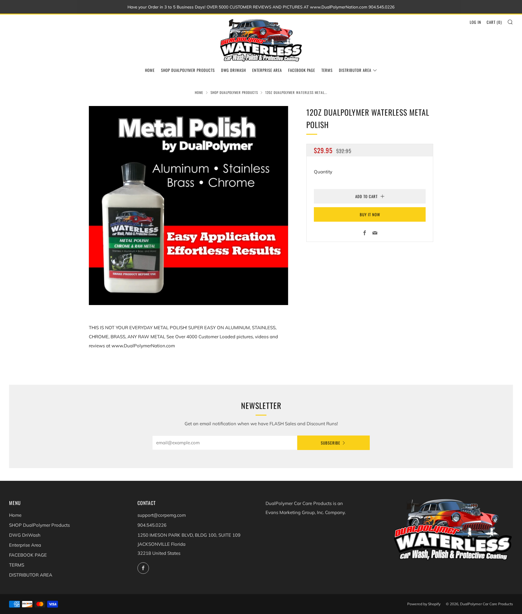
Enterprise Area (267, 70)
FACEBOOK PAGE (301, 70)
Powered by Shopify (423, 604)
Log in (475, 22)
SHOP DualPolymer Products (188, 70)
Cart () (494, 22)
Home (150, 70)
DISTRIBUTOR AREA (355, 70)
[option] (188, 205)
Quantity (323, 172)
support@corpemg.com (161, 515)
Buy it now (370, 214)
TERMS (327, 70)
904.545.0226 (151, 525)
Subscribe (330, 443)
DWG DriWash (233, 70)
